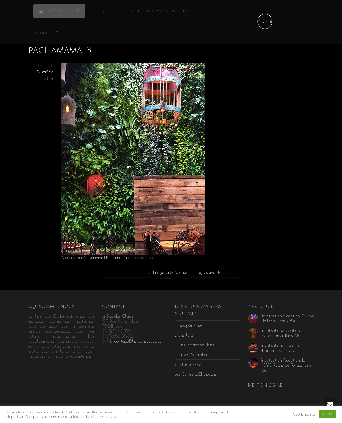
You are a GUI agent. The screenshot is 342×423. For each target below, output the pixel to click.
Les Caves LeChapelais (195, 374)
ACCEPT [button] (327, 414)
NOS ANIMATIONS (162, 11)
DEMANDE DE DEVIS (62, 11)
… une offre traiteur (192, 354)
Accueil (67, 257)
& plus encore (188, 364)
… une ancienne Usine (195, 345)
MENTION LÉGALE (265, 385)
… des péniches (188, 325)
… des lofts (184, 335)
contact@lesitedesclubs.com (139, 341)
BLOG (186, 11)
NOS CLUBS (132, 11)
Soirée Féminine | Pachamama (102, 257)
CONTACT (42, 33)
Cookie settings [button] (304, 414)
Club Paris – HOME (104, 11)
